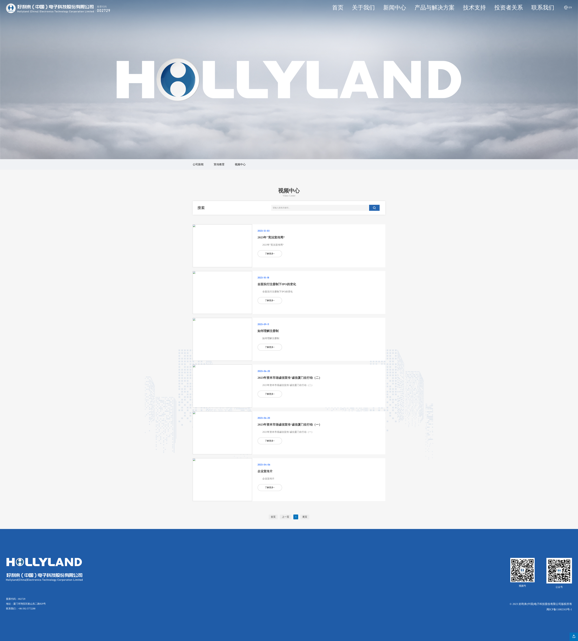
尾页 (304, 517)
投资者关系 (508, 7)
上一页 (285, 517)
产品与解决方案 (435, 7)
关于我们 (363, 7)
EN (570, 7)
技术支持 (474, 7)
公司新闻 (198, 164)
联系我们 (542, 7)
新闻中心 (394, 7)
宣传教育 (219, 164)
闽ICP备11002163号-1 (559, 609)
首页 (337, 7)
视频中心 (240, 164)
